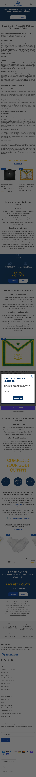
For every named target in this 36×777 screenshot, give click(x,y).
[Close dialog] (32, 376)
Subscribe (18, 398)
